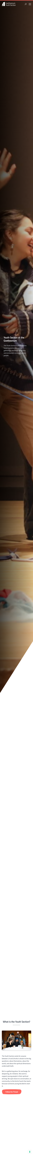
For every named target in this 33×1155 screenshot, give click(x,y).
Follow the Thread (12, 1092)
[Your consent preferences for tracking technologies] (30, 1152)
